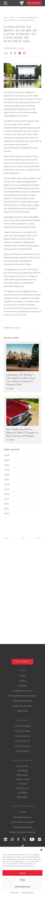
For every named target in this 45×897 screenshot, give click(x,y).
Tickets (22, 680)
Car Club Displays (22, 725)
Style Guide (22, 710)
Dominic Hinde (23, 779)
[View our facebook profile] (18, 839)
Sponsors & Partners (22, 700)
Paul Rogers (22, 797)
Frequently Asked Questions (22, 832)
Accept (23, 873)
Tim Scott (22, 783)
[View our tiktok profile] (22, 846)
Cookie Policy (14, 892)
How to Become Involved (22, 822)
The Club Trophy (22, 730)
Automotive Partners (22, 705)
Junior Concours (22, 746)
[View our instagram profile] (12, 839)
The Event (22, 685)
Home (6, 17)
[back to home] (21, 5)
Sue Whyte (23, 792)
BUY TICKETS (34, 3)
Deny (22, 880)
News (13, 17)
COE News (17, 328)
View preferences (22, 886)
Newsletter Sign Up (23, 817)
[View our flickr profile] (39, 839)
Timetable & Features (22, 690)
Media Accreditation (22, 827)
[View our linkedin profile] (5, 839)
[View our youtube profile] (32, 839)
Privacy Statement (28, 892)
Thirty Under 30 (22, 741)
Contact (22, 812)
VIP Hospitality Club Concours (22, 695)
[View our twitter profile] (24, 839)
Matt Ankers (22, 774)
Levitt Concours (22, 736)
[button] (41, 850)
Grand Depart (22, 751)
